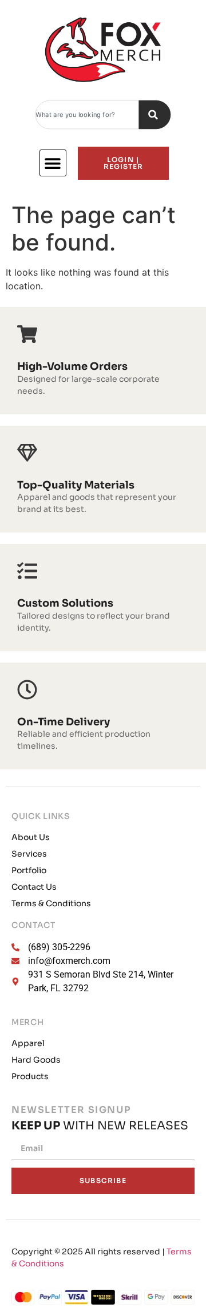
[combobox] (87, 114)
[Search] (154, 114)
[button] (52, 163)
